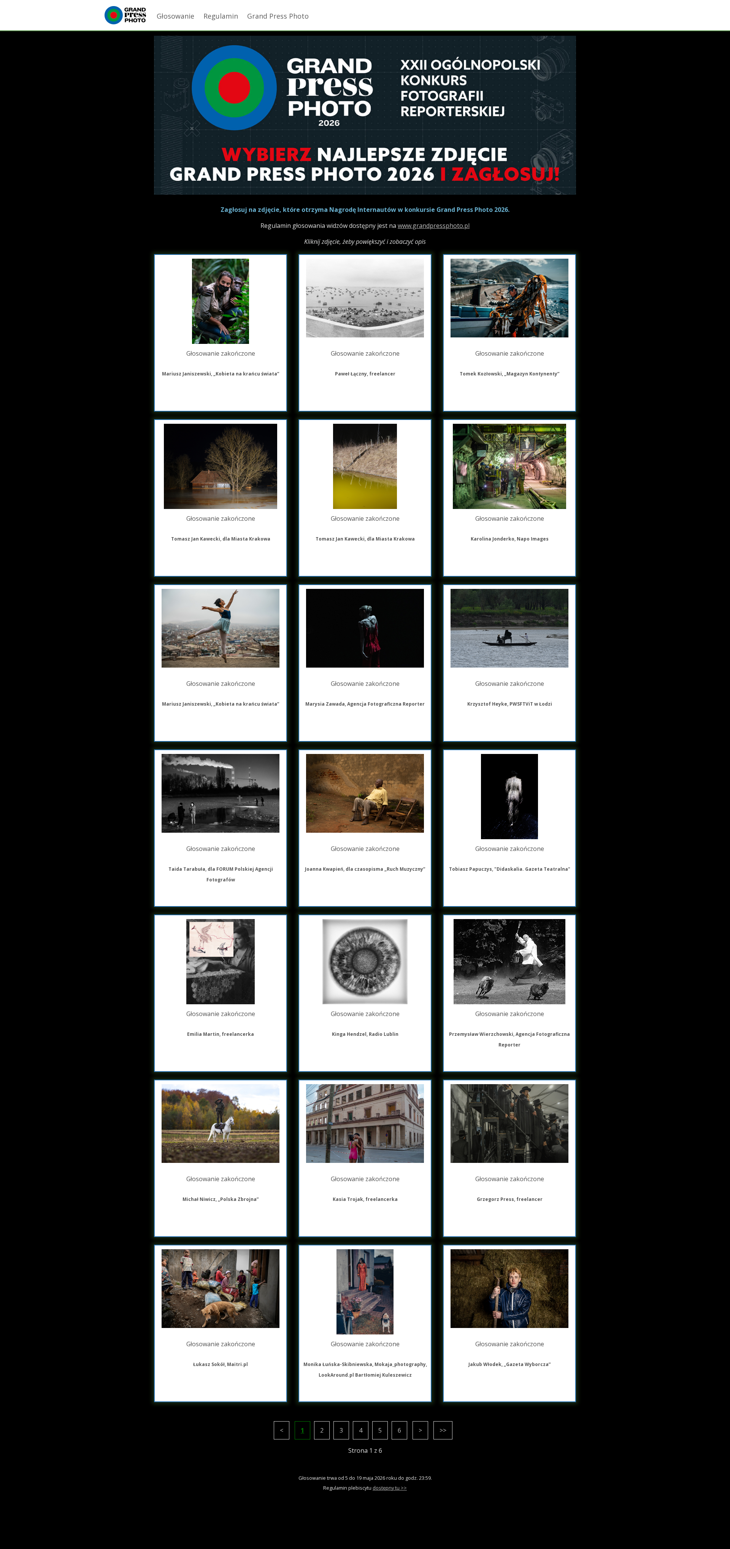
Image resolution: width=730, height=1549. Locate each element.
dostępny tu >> (390, 1487)
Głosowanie (175, 16)
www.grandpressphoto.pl (434, 225)
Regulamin (220, 16)
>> (443, 1430)
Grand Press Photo (278, 16)
